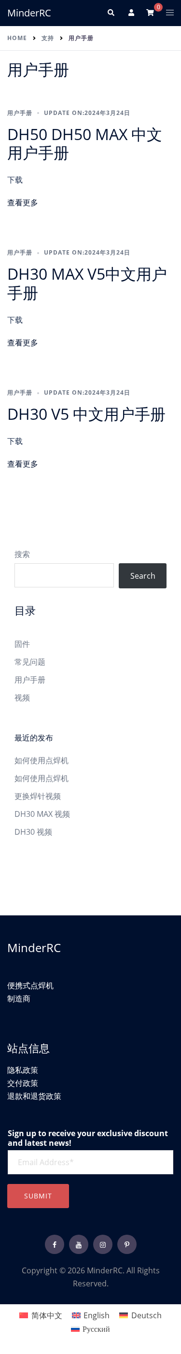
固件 (22, 644)
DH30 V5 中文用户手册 (86, 413)
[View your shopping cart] (150, 12)
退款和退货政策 (34, 1096)
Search (142, 575)
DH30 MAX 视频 (42, 814)
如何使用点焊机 (41, 760)
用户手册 (19, 113)
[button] (110, 13)
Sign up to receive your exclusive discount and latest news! (88, 1138)
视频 (22, 697)
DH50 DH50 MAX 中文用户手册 (84, 143)
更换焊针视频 (37, 796)
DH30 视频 (33, 832)
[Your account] (130, 13)
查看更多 (22, 202)
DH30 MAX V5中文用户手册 (87, 282)
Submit (38, 1195)
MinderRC (29, 12)
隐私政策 (22, 1070)
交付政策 (22, 1083)
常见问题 (29, 661)
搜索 (22, 554)
